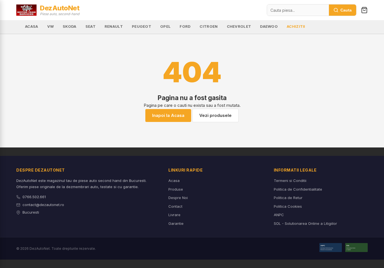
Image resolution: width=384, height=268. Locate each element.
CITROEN (209, 26)
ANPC (279, 214)
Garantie (176, 223)
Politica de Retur (288, 197)
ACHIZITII (296, 26)
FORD (185, 26)
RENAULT (114, 26)
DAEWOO (269, 26)
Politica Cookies (288, 206)
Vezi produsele (215, 115)
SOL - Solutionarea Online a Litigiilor (305, 223)
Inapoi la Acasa (168, 115)
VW (50, 26)
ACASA (31, 26)
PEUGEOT (141, 26)
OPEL (165, 26)
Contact (175, 206)
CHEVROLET (239, 26)
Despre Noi (178, 197)
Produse (175, 189)
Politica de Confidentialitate (298, 189)
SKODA (69, 26)
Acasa (174, 180)
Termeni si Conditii (290, 180)
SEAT (90, 26)
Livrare (174, 214)
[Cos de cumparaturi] (364, 10)
